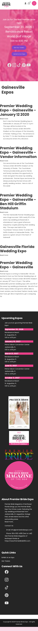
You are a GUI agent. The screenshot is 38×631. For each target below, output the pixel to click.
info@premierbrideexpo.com (21, 530)
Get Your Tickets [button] (19, 47)
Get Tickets (6, 561)
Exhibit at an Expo (8, 557)
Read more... (9, 522)
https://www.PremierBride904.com (17, 541)
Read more (4, 119)
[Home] (6, 4)
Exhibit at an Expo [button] (19, 54)
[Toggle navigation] (34, 3)
